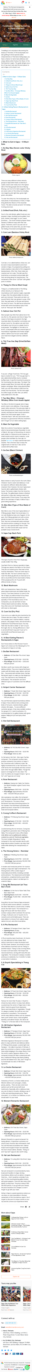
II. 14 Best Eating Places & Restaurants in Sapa (15, 108)
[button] (29, 2)
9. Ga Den (7, 97)
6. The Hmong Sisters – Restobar (14, 121)
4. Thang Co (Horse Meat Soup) (13, 85)
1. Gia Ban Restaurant (10, 111)
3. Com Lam (7, 83)
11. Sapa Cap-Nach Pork (11, 101)
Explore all (16, 1277)
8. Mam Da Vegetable (10, 95)
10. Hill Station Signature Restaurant (15, 131)
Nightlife (15, 45)
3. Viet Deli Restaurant (11, 115)
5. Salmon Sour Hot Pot (11, 87)
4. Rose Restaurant (10, 117)
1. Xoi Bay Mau (8, 79)
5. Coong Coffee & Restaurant (13, 119)
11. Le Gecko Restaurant (11, 133)
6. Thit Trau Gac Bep (10, 89)
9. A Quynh (7, 129)
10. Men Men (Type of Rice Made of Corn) (16, 99)
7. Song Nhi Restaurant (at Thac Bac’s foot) (15, 124)
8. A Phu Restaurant (10, 127)
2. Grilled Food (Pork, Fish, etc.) (13, 81)
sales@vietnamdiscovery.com (14, 1327)
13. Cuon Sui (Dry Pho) (10, 105)
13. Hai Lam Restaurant (11, 137)
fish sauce (9, 440)
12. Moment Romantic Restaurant (14, 135)
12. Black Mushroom (10, 103)
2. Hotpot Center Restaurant (13, 113)
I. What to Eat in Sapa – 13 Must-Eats (14, 77)
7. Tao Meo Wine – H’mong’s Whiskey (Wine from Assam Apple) (15, 92)
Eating (4, 45)
